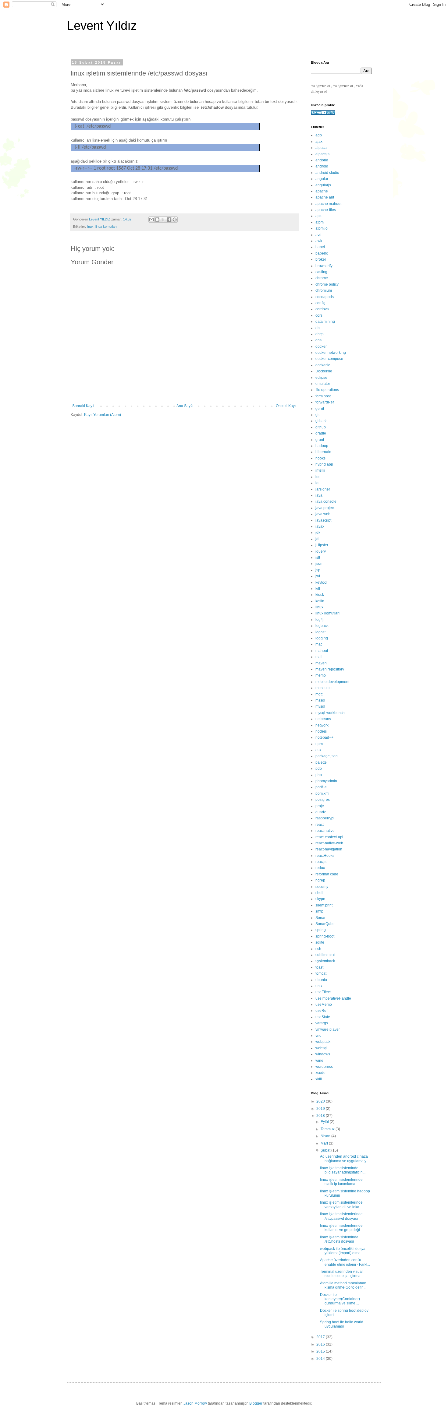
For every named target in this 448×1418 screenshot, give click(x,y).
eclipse (321, 377)
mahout (321, 651)
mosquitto (323, 688)
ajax (318, 141)
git (317, 415)
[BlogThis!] (157, 219)
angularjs (323, 185)
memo (320, 675)
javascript (323, 520)
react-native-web (329, 843)
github (320, 427)
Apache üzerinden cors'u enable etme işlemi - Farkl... (345, 1262)
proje (319, 806)
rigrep (320, 880)
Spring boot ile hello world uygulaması (341, 1324)
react (319, 824)
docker (321, 346)
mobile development (332, 682)
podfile (321, 787)
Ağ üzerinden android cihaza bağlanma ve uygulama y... (344, 1158)
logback (322, 626)
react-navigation (328, 849)
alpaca (321, 148)
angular (321, 179)
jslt (317, 557)
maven (321, 663)
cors (318, 315)
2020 (321, 1101)
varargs (321, 1023)
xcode (320, 1073)
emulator (322, 384)
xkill (318, 1079)
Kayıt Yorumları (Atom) (102, 415)
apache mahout (328, 204)
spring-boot (324, 936)
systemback (325, 961)
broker (320, 259)
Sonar (320, 918)
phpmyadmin (326, 781)
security (321, 887)
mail (318, 657)
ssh (318, 949)
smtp (319, 911)
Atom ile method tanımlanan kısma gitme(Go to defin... (343, 1285)
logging (321, 638)
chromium (323, 290)
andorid (321, 160)
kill (317, 588)
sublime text (325, 955)
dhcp (319, 334)
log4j (319, 620)
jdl (317, 539)
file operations (327, 390)
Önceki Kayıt (286, 406)
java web (322, 514)
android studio (327, 173)
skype (320, 899)
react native (325, 831)
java (318, 495)
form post (323, 396)
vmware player (327, 1029)
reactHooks (324, 855)
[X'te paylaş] (163, 219)
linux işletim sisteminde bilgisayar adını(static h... (342, 1170)
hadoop (321, 446)
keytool (321, 582)
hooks (320, 458)
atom (319, 222)
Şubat (326, 1150)
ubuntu (321, 980)
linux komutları (106, 226)
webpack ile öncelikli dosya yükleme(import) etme (342, 1251)
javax (319, 526)
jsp (317, 570)
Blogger (255, 1403)
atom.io (321, 228)
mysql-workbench (330, 713)
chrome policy (327, 284)
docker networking (330, 352)
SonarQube (325, 924)
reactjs (320, 862)
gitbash (321, 421)
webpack (322, 1042)
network (322, 725)
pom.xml (322, 793)
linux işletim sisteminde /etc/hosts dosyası (339, 1239)
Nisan (326, 1136)
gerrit (319, 408)
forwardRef (324, 402)
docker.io (322, 365)
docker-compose (329, 359)
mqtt (318, 694)
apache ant (324, 197)
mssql (320, 700)
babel (320, 247)
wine (319, 1060)
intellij (320, 470)
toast (319, 967)
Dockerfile (323, 371)
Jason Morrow (195, 1403)
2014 (321, 1358)
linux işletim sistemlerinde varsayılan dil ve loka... (341, 1204)
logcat (320, 632)
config (320, 303)
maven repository (329, 669)
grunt (319, 440)
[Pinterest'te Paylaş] (175, 219)
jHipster (321, 545)
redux (320, 868)
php (318, 775)
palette (321, 762)
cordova (322, 309)
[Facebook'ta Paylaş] (169, 219)
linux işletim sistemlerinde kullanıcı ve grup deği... (341, 1227)
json (318, 563)
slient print (323, 905)
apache (321, 191)
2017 (321, 1337)
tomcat (320, 973)
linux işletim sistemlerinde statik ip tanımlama (341, 1181)
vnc (318, 1035)
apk (318, 216)
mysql (320, 706)
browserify (323, 266)
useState (322, 1017)
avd (318, 235)
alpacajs (322, 154)
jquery (320, 551)
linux (90, 226)
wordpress (324, 1066)
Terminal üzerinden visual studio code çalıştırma (341, 1273)
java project (325, 508)
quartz (320, 812)
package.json (326, 756)
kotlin (319, 601)
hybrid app (324, 464)
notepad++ (324, 737)
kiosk (319, 595)
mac (318, 644)
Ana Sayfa (185, 406)
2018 (321, 1116)
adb (318, 135)
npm (319, 744)
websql (321, 1048)
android (321, 166)
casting (321, 272)
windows (322, 1054)
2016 (321, 1344)
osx (318, 750)
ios (317, 477)
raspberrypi (324, 818)
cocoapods (324, 297)
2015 (321, 1351)
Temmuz (328, 1129)
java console (325, 501)
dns (318, 340)
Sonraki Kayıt (83, 406)
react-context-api (329, 837)
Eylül (325, 1122)
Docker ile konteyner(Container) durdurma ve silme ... (340, 1299)
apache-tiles (325, 210)
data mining (325, 321)
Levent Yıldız (102, 25)
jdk (317, 532)
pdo (318, 768)
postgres (322, 799)
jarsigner (322, 489)
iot (317, 483)
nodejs (321, 731)
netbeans (323, 719)
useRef (321, 1010)
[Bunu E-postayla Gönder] (151, 219)
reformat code (326, 874)
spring (320, 930)
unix (318, 986)
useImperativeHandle (333, 998)
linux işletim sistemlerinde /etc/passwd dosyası (341, 1216)
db (317, 328)
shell (319, 893)
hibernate (323, 452)
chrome (321, 278)
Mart (325, 1143)
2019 (321, 1109)
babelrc (321, 253)
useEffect (323, 992)
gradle (320, 433)
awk (318, 241)
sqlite (319, 942)
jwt (317, 576)
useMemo (323, 1004)
